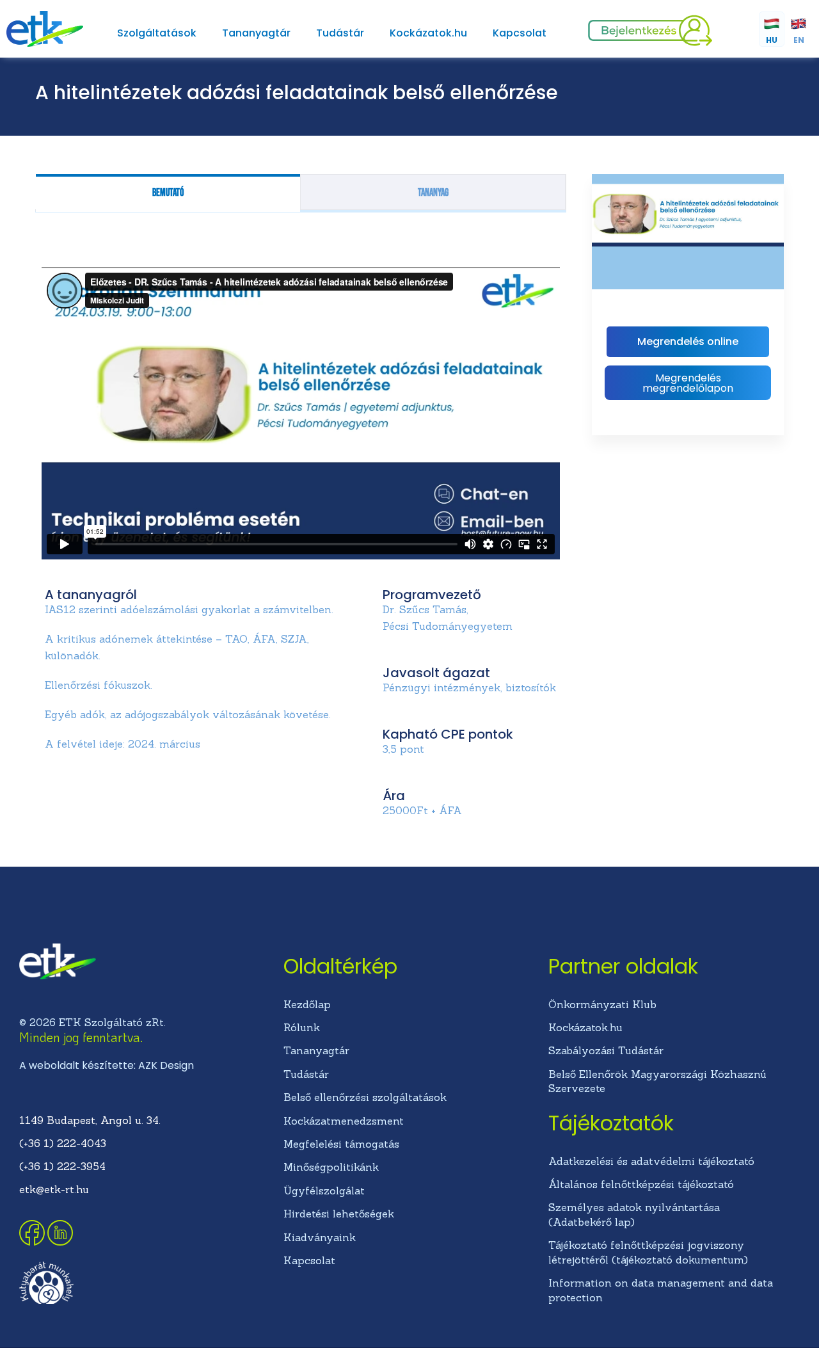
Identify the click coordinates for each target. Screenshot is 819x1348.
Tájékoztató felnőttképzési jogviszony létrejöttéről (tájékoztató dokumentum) (648, 1252)
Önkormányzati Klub (602, 1004)
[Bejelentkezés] (650, 42)
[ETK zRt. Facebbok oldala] (33, 1242)
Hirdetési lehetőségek (338, 1213)
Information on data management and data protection (660, 1289)
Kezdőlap (307, 1004)
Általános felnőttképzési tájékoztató (641, 1184)
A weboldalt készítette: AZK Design (106, 1065)
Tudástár (340, 33)
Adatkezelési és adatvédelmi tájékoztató (651, 1161)
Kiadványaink (319, 1237)
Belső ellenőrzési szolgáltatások (365, 1097)
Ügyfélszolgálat (324, 1190)
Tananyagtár (256, 33)
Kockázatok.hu (428, 33)
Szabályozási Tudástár (606, 1050)
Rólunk (301, 1027)
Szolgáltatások (156, 33)
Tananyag (433, 193)
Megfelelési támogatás (341, 1143)
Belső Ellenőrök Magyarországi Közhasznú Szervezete (657, 1081)
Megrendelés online (687, 341)
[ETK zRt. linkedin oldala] (60, 1242)
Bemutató (168, 193)
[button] (688, 382)
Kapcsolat (519, 33)
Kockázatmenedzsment (343, 1120)
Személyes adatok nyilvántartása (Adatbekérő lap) (634, 1214)
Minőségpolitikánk (331, 1166)
